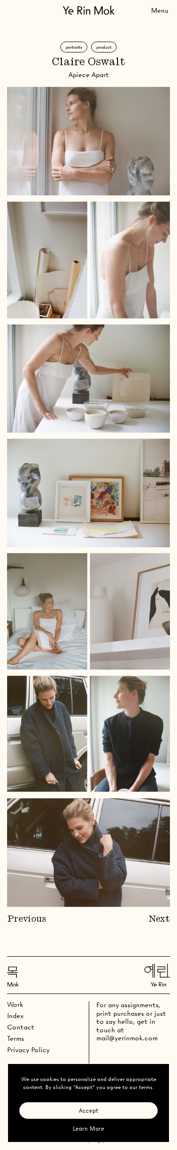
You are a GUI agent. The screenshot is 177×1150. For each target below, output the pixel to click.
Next (159, 919)
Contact (20, 1027)
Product (103, 47)
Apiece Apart (88, 74)
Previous (26, 919)
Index (15, 1016)
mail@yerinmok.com (127, 1038)
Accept (89, 1110)
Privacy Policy (28, 1050)
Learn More (88, 1128)
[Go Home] (89, 10)
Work (15, 1004)
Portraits (74, 47)
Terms (15, 1038)
